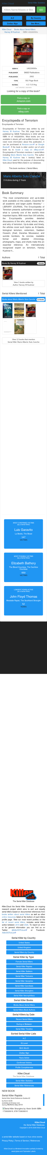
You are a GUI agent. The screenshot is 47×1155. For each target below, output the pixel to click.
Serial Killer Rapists (24, 966)
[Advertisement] (23, 435)
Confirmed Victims (24, 1062)
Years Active (24, 1057)
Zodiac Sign (12, 23)
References (35, 1140)
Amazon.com (23, 99)
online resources (9, 917)
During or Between (24, 1024)
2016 (17, 924)
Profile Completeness (24, 1067)
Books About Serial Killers (24, 29)
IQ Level (24, 1043)
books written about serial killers (16, 914)
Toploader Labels (29, 1151)
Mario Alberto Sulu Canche (22, 155)
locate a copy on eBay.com (28, 149)
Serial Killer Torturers (24, 976)
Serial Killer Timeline (24, 1029)
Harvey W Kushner (12, 32)
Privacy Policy (7, 1140)
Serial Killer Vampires (24, 981)
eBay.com (23, 110)
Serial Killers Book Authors (24, 1009)
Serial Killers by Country (24, 952)
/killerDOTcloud (8, 932)
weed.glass (15, 1151)
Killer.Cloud (8, 3)
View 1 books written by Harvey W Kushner (23, 283)
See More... (36, 23)
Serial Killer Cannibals (24, 985)
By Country (36, 18)
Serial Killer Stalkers (24, 971)
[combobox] (18, 10)
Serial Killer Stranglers (24, 990)
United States (24, 942)
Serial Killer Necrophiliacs (24, 995)
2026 (26, 924)
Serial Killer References (24, 1085)
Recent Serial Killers (24, 1019)
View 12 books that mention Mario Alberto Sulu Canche (23, 340)
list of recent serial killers (13, 922)
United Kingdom (24, 947)
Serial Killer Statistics (24, 1080)
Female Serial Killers (24, 961)
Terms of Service (22, 1140)
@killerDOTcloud (18, 930)
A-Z (12, 18)
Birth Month (24, 1048)
